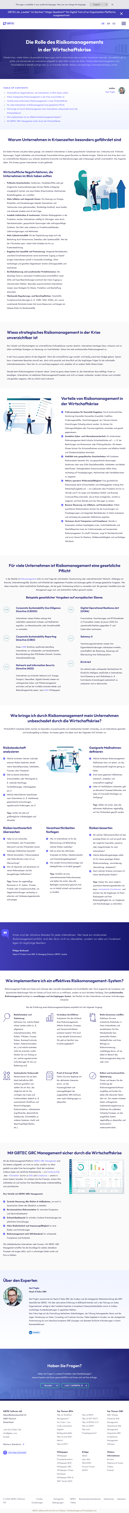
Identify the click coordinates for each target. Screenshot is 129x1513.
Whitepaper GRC (64, 1466)
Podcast (110, 1470)
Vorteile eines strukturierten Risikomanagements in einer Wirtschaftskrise (37, 100)
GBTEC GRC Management (45, 1160)
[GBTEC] (8, 23)
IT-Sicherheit (14, 1175)
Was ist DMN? (88, 1425)
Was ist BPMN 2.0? (90, 1422)
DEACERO (86, 1463)
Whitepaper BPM (64, 1463)
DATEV (85, 1470)
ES (114, 23)
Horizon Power (88, 1466)
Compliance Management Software (112, 1440)
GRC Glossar (112, 1414)
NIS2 (46, 690)
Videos (110, 1466)
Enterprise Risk (53, 1171)
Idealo (84, 1455)
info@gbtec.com (10, 1433)
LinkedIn (35, 1332)
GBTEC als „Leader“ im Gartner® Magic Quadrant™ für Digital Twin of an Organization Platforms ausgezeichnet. (62, 13)
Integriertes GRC (114, 1433)
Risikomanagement (28, 578)
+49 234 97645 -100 (12, 1429)
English (96, 4)
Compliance (42, 1175)
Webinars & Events (115, 1463)
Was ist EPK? (62, 1444)
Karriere (110, 1459)
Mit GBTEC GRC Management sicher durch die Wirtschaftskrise (33, 121)
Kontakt (48, 1385)
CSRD (23, 647)
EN (108, 23)
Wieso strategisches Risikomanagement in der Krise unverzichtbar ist (35, 96)
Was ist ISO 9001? (90, 1418)
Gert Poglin (110, 91)
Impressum (121, 1498)
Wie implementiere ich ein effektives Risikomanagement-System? (34, 117)
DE (103, 23)
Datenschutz (109, 1498)
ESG (31, 1175)
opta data (86, 1459)
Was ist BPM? (88, 1414)
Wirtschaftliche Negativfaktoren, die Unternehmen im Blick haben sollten (37, 92)
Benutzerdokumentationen (90, 1498)
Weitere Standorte (12, 1444)
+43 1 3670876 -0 (73, 1385)
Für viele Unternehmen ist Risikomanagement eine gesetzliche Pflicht (35, 104)
